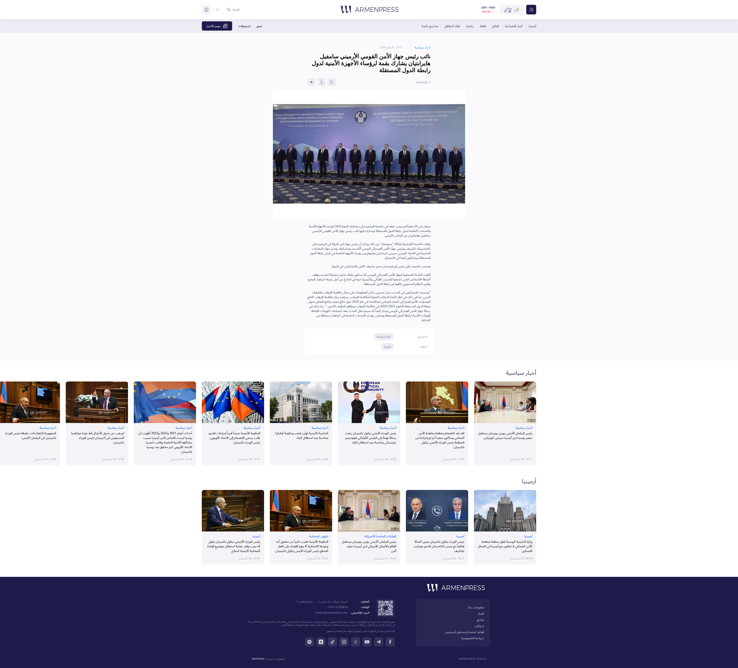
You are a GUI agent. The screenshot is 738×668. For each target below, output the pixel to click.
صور (259, 26)
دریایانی (479, 626)
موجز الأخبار (213, 26)
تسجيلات (244, 26)
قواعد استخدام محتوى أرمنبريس (464, 632)
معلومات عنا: (476, 607)
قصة (481, 613)
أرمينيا (532, 26)
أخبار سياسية (384, 336)
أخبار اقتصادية (514, 26)
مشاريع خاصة (430, 26)
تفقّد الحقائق (452, 26)
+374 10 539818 (337, 607)
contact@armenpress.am (331, 612)
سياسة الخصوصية (472, 638)
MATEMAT (258, 659)
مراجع (480, 619)
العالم (495, 26)
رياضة (470, 26)
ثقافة (483, 26)
